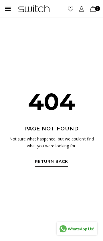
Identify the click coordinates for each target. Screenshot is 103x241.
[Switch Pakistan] (34, 9)
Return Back (51, 161)
